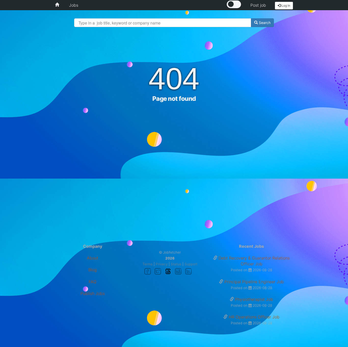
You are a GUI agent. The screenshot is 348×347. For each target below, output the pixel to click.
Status (176, 264)
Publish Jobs (93, 293)
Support (190, 264)
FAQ (92, 281)
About (92, 258)
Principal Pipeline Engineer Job (254, 281)
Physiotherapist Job (254, 299)
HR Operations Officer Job (254, 316)
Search (264, 22)
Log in (285, 5)
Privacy (162, 264)
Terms (147, 264)
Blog (92, 269)
